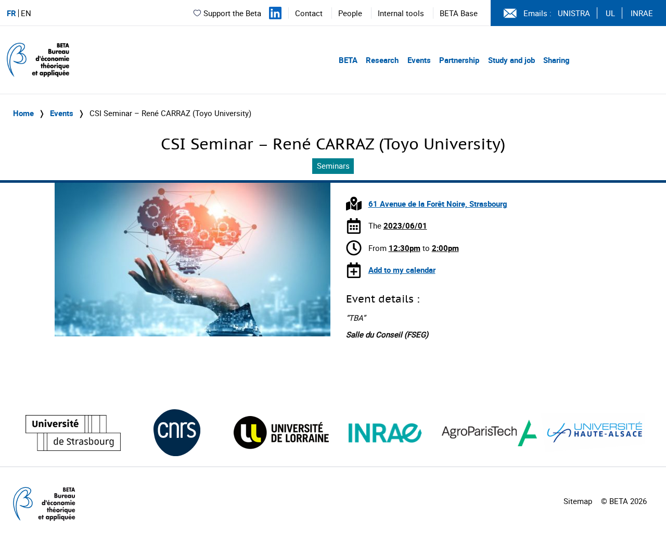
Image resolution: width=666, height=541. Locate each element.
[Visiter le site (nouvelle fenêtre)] (73, 433)
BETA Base (459, 13)
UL (610, 13)
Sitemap (577, 501)
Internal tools (401, 13)
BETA (348, 60)
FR (11, 13)
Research (382, 60)
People (350, 13)
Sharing (556, 60)
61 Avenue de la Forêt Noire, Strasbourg (437, 203)
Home (23, 113)
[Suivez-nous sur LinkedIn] (275, 13)
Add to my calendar (402, 270)
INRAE (642, 13)
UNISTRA (574, 13)
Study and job (511, 60)
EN (26, 13)
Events (419, 60)
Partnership (459, 60)
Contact (309, 13)
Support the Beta (232, 13)
